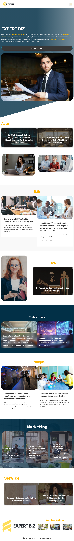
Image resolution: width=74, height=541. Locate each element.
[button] (70, 4)
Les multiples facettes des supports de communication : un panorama (55, 143)
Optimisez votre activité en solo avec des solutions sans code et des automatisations (54, 343)
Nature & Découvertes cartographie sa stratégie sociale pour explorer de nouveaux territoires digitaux (60, 451)
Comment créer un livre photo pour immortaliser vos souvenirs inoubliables (55, 494)
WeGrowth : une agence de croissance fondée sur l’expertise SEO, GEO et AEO (13, 453)
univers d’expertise (18, 34)
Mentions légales (45, 538)
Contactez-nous (29, 538)
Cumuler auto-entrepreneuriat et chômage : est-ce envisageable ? (21, 498)
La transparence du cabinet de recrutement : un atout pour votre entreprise (19, 140)
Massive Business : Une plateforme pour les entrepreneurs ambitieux (51, 222)
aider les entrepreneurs (58, 39)
